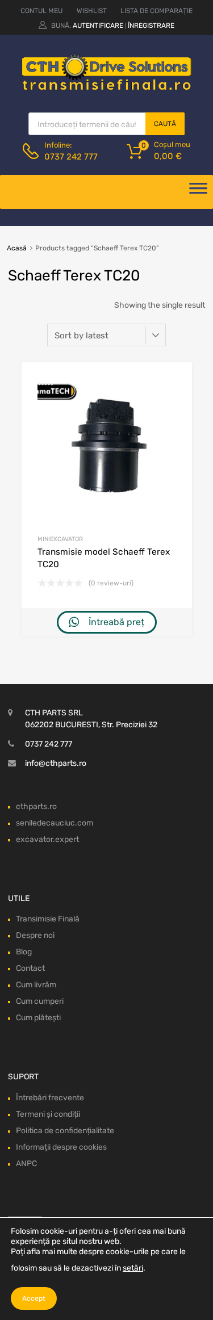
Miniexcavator (60, 539)
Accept (33, 1298)
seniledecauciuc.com (54, 823)
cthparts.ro (36, 806)
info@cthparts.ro (55, 763)
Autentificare (98, 26)
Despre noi (35, 935)
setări (133, 1268)
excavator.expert (47, 839)
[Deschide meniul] (198, 192)
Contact (30, 968)
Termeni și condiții (48, 1114)
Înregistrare (151, 26)
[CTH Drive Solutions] (107, 88)
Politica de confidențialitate (65, 1130)
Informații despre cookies (61, 1147)
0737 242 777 (71, 157)
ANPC (26, 1163)
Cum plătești (38, 1018)
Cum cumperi (40, 1001)
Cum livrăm (36, 985)
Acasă (17, 248)
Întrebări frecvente (50, 1098)
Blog (24, 952)
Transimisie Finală (48, 919)
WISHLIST (92, 11)
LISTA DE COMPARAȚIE (156, 11)
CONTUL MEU (41, 11)
